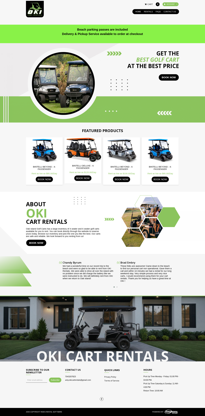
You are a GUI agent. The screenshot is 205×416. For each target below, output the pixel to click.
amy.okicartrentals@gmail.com (78, 380)
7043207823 (70, 377)
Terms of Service (111, 380)
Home (138, 12)
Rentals (148, 12)
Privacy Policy (110, 377)
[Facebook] (158, 4)
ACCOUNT (170, 4)
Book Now (44, 179)
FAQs (158, 12)
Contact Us (170, 12)
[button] (114, 287)
